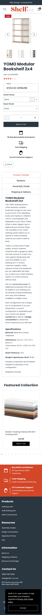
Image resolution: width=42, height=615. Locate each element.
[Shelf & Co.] (22, 9)
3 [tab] (9, 454)
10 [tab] (33, 454)
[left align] (7, 34)
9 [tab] (30, 454)
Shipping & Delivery (21, 191)
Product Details (21, 175)
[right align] (34, 34)
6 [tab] (19, 454)
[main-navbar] (4, 9)
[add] (35, 118)
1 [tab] (2, 454)
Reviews (21, 180)
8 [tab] (26, 454)
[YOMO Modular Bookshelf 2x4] (21, 30)
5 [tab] (16, 454)
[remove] (7, 118)
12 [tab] (40, 454)
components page (20, 284)
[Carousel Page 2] (21, 54)
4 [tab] (12, 454)
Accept (23, 608)
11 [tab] (37, 454)
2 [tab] (5, 454)
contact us (10, 317)
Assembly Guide (21, 186)
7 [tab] (23, 454)
